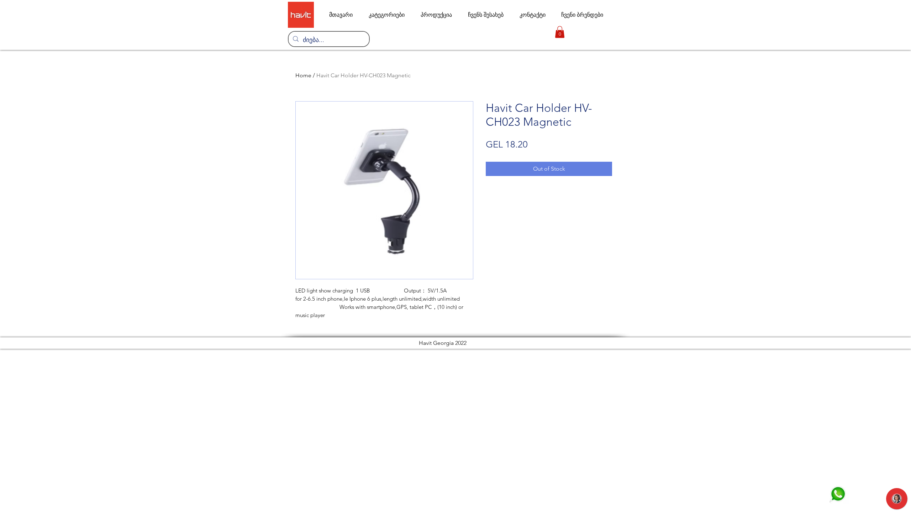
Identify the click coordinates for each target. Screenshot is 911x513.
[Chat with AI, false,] (896, 498)
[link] (560, 32)
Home (303, 75)
